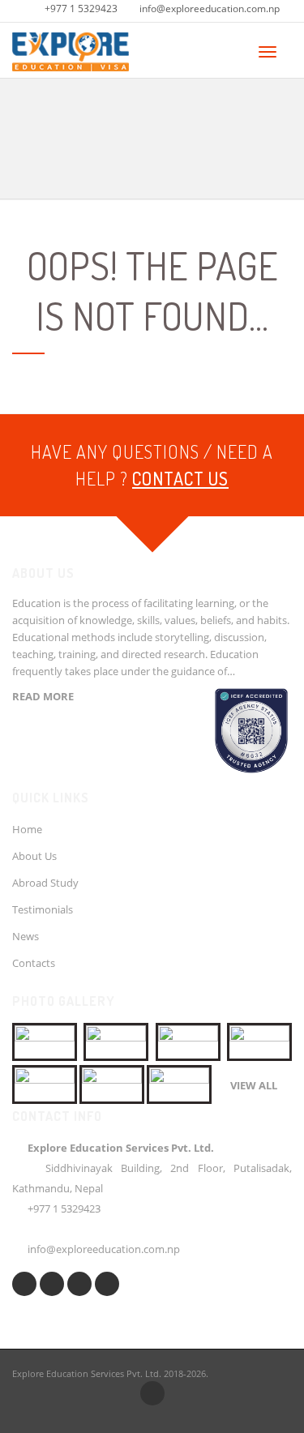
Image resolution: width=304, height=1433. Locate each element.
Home (27, 829)
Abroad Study (45, 882)
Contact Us (180, 478)
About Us (34, 856)
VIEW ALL (253, 1085)
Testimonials (42, 909)
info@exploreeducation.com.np (209, 8)
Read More (43, 696)
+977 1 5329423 (81, 8)
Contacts (33, 963)
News (25, 936)
